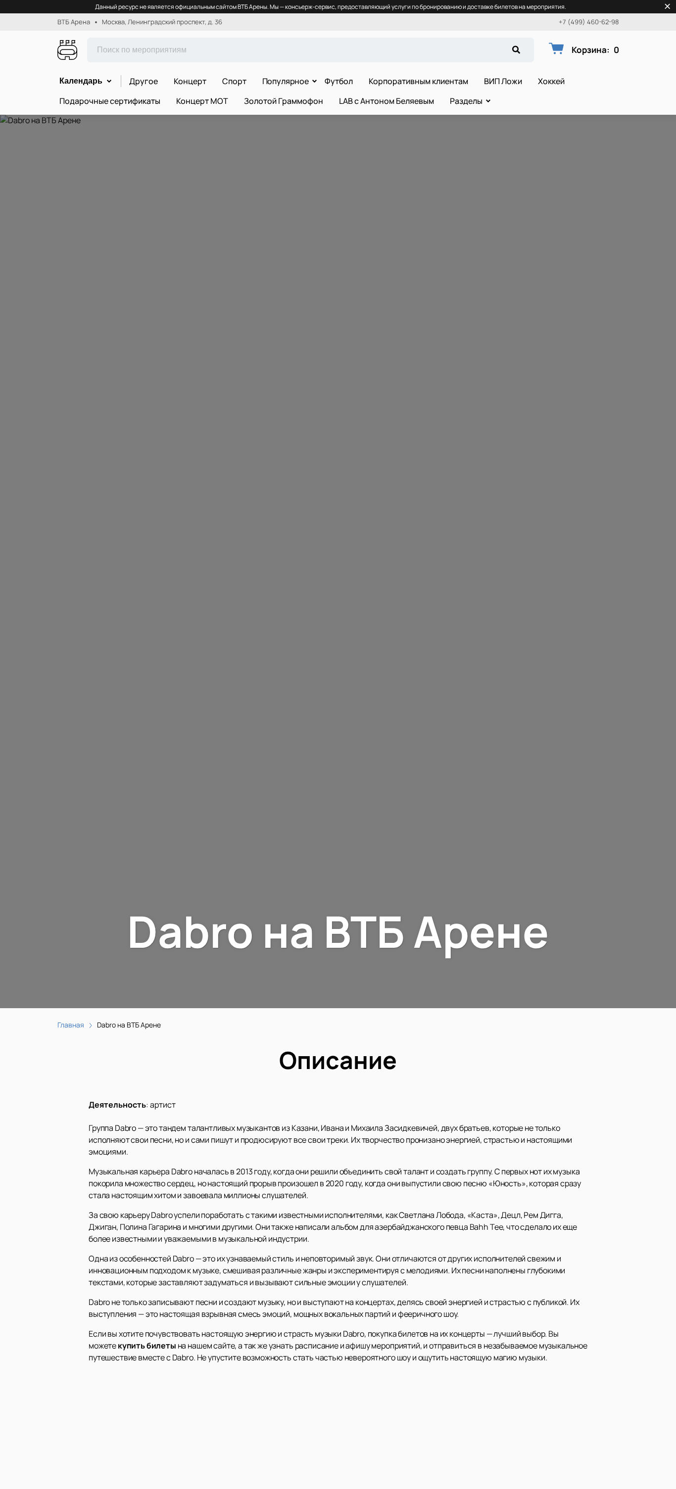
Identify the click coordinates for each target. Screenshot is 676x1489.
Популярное (285, 81)
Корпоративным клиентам (418, 81)
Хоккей (551, 81)
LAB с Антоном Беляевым (386, 100)
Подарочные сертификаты (109, 100)
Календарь (80, 81)
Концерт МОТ (202, 100)
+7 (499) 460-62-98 (589, 22)
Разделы (466, 100)
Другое (143, 81)
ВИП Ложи (503, 81)
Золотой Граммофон (283, 100)
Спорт (234, 81)
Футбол (339, 81)
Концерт (190, 81)
